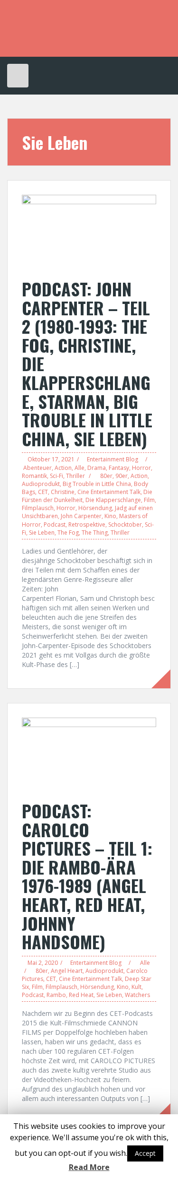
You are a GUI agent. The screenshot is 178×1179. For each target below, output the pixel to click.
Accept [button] (145, 1153)
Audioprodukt (41, 484)
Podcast (55, 524)
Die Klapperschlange (113, 500)
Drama (96, 468)
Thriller (75, 476)
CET (43, 492)
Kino (110, 516)
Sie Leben (42, 533)
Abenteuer (37, 468)
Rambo (56, 995)
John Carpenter (81, 516)
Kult (136, 987)
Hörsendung (95, 508)
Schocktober (125, 524)
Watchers (137, 995)
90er (121, 476)
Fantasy (119, 468)
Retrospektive (86, 524)
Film (149, 500)
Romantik (34, 476)
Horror (141, 468)
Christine (63, 492)
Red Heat (81, 995)
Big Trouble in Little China (97, 484)
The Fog (68, 533)
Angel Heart (67, 971)
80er (106, 476)
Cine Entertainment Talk (109, 492)
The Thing (95, 533)
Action (63, 468)
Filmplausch (38, 508)
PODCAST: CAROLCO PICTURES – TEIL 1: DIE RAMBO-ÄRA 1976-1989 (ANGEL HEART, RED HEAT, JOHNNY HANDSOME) (87, 876)
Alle (79, 468)
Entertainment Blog (112, 459)
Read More (89, 1167)
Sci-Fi (56, 476)
